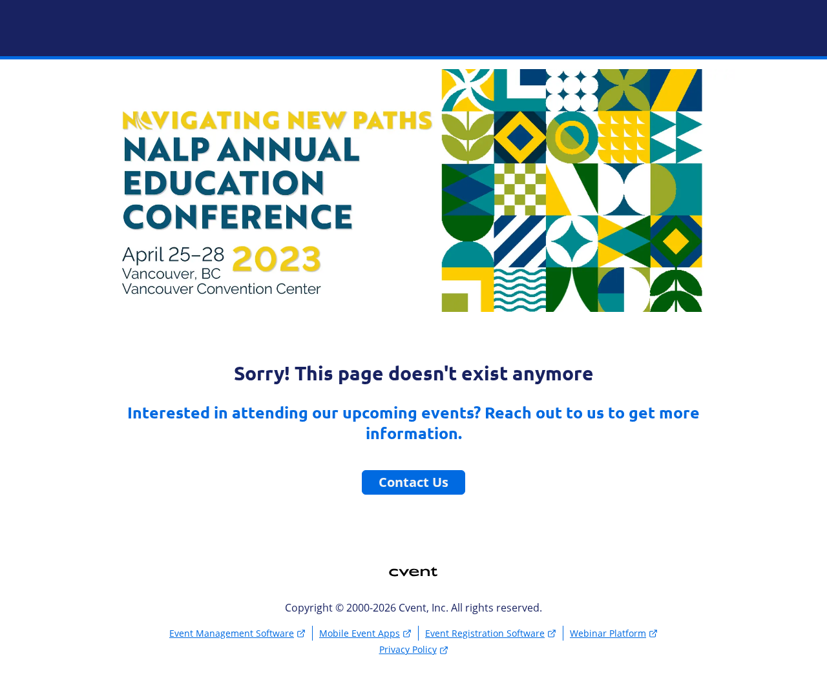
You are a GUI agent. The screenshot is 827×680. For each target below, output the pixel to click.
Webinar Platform (608, 633)
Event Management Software (231, 633)
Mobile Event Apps (359, 633)
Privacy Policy (408, 649)
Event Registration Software (485, 633)
